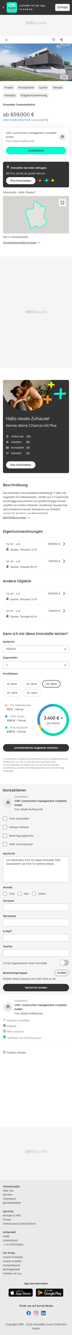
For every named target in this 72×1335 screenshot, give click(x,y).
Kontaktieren (36, 150)
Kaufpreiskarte (11, 1265)
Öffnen (62, 7)
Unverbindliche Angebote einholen (36, 747)
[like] (54, 39)
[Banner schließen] (3, 7)
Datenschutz (10, 1240)
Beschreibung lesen (14, 517)
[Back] (7, 40)
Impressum (9, 1198)
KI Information (15, 1244)
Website (11, 1026)
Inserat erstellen (12, 1261)
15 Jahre (12, 683)
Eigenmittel (10, 657)
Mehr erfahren (15, 1031)
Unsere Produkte (13, 1257)
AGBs (6, 1236)
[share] (62, 39)
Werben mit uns (12, 1273)
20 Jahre (31, 683)
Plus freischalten (20, 180)
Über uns (8, 1190)
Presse (7, 1219)
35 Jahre (32, 692)
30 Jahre (12, 692)
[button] (36, 62)
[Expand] (62, 202)
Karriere (7, 1194)
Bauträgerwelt (11, 1269)
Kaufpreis (9, 641)
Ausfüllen (62, 972)
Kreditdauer (10, 673)
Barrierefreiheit (12, 1202)
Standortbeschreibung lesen (20, 242)
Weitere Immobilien (18, 1020)
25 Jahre (51, 683)
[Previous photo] (5, 62)
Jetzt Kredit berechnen (17, 119)
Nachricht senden (36, 987)
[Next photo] (66, 62)
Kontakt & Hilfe (12, 1215)
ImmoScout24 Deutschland (19, 1223)
